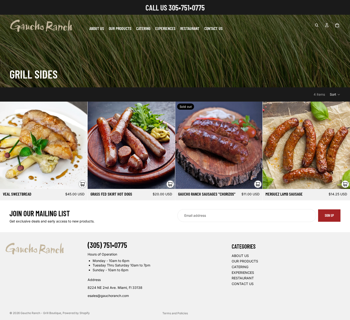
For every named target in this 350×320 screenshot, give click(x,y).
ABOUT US (240, 256)
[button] (335, 94)
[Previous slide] (182, 145)
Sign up (329, 215)
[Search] (316, 25)
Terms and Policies (175, 313)
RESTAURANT (243, 278)
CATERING (240, 267)
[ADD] (80, 181)
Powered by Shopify (76, 313)
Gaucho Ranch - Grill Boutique (40, 313)
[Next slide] (255, 145)
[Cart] (337, 25)
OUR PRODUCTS (245, 261)
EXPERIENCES (243, 272)
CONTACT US (243, 284)
